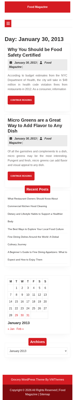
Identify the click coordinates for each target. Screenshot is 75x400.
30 (22, 315)
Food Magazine (37, 6)
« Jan (11, 328)
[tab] (8, 23)
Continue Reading (22, 101)
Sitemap (45, 394)
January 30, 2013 (25, 62)
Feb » (20, 328)
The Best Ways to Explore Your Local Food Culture (36, 229)
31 (27, 315)
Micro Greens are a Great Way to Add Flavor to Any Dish (35, 125)
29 (16, 315)
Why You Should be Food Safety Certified (35, 52)
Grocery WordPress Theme (28, 379)
